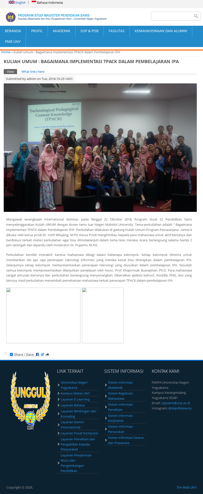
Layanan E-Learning (75, 399)
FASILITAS (117, 30)
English (20, 2)
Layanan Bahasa (73, 405)
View (12, 71)
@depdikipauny (180, 408)
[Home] (51, 17)
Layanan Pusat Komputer (79, 433)
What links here (33, 71)
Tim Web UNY (187, 487)
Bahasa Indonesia (49, 2)
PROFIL (37, 30)
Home (5, 52)
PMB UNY (13, 41)
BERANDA (13, 30)
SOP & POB (89, 30)
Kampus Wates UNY (75, 393)
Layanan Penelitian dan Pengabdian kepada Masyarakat (78, 444)
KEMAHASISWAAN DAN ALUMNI (161, 30)
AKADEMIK (61, 30)
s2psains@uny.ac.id (175, 403)
